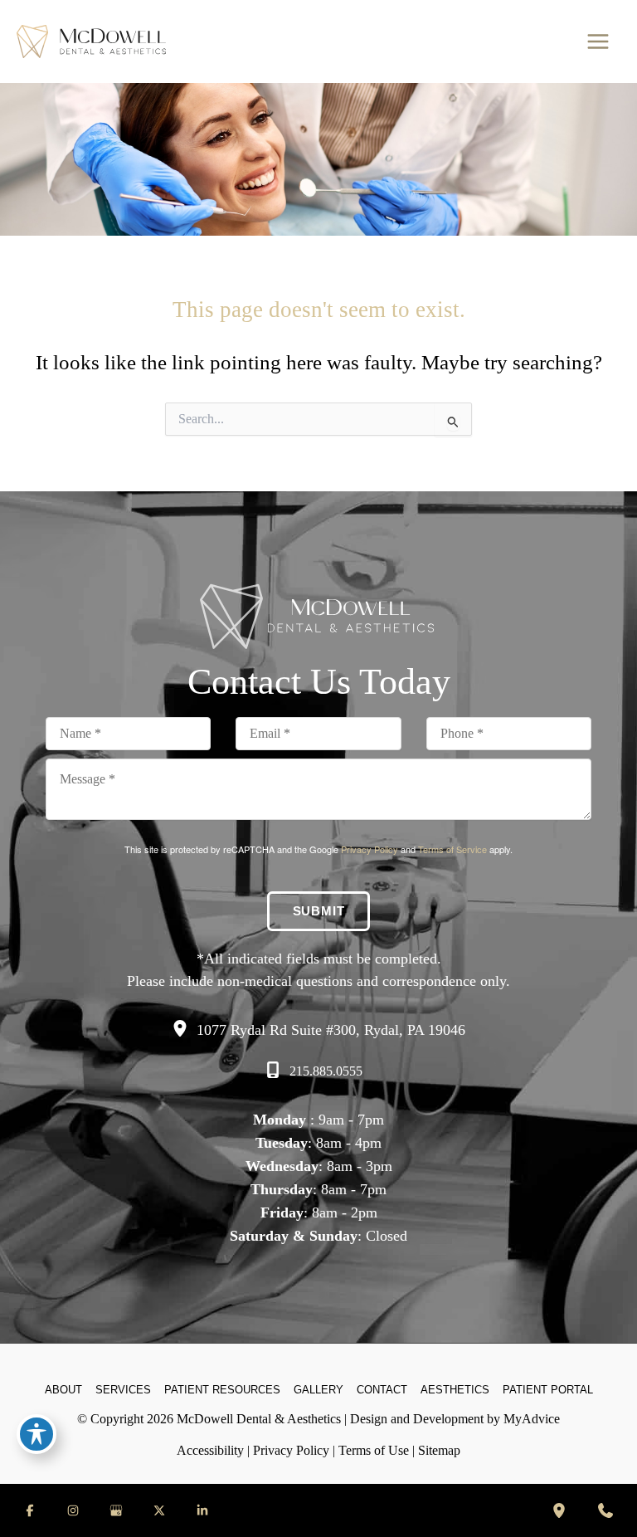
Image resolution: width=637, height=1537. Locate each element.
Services (123, 1389)
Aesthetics (455, 1389)
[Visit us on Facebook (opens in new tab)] (30, 1510)
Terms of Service (452, 849)
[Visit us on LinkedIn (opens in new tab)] (202, 1510)
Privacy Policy (369, 849)
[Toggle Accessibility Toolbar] (36, 1434)
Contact (382, 1389)
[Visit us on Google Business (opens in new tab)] (116, 1510)
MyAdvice (531, 1419)
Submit (319, 911)
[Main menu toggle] (597, 42)
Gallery (318, 1389)
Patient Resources (222, 1389)
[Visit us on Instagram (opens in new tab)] (73, 1510)
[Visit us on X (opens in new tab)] (159, 1510)
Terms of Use (373, 1450)
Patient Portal (548, 1389)
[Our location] (559, 1510)
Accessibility (210, 1450)
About (63, 1389)
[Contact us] (605, 1510)
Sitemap (439, 1450)
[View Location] (184, 1028)
